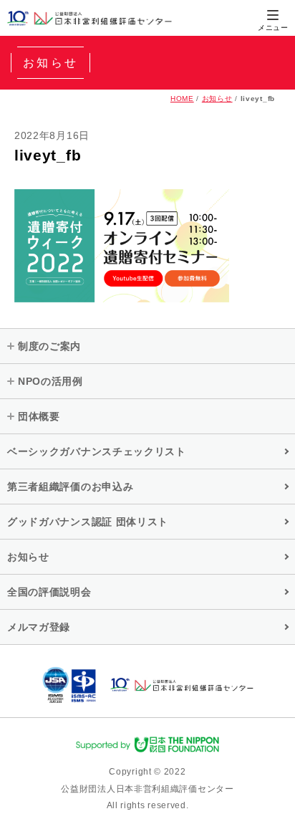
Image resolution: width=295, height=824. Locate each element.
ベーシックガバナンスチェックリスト (96, 451)
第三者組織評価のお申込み (70, 486)
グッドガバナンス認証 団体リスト (87, 521)
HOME (182, 98)
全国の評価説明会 (49, 592)
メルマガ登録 (38, 627)
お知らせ (217, 98)
